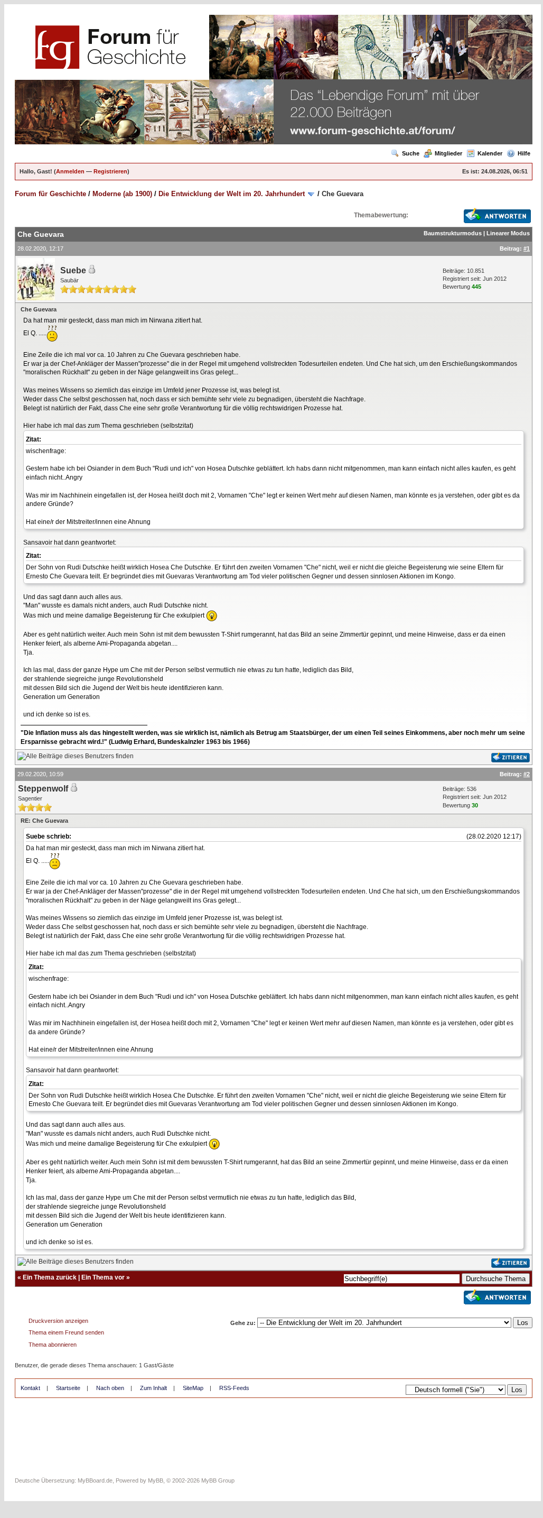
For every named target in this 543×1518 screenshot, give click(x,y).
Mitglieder (448, 153)
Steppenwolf (43, 788)
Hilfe (524, 153)
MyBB (155, 1480)
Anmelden (70, 171)
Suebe (73, 270)
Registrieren (110, 171)
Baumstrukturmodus (453, 233)
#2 (526, 774)
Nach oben (110, 1388)
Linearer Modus (508, 233)
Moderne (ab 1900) (122, 194)
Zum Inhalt (153, 1388)
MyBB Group (218, 1480)
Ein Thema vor (103, 1277)
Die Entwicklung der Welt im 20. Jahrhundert (231, 194)
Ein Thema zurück (50, 1277)
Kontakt (30, 1388)
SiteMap (193, 1388)
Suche (410, 153)
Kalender (490, 153)
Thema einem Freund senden (66, 1332)
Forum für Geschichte (50, 194)
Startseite (68, 1388)
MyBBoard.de (95, 1480)
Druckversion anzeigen (58, 1321)
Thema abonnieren (53, 1344)
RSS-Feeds (234, 1388)
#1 (526, 248)
